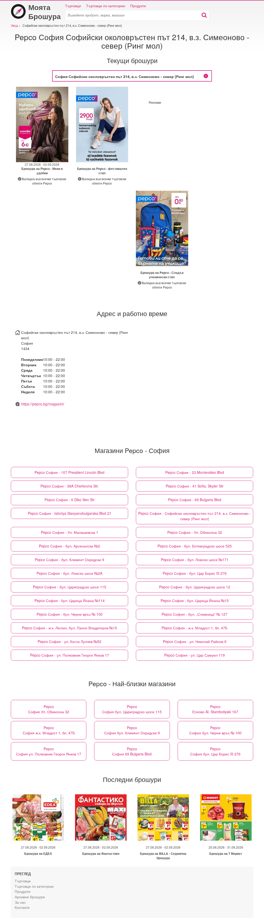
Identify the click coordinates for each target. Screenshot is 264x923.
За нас (20, 902)
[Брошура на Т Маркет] (226, 817)
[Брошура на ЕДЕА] (38, 817)
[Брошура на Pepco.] (102, 124)
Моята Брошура (44, 12)
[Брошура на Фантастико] (101, 817)
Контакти (22, 907)
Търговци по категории (105, 5)
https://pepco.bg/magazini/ (42, 403)
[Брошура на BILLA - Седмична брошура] (163, 817)
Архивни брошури (30, 896)
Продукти (138, 5)
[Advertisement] (192, 141)
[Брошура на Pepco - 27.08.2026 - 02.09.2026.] (42, 124)
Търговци (73, 5)
